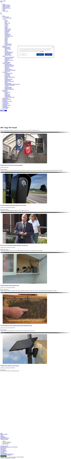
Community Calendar (8, 73)
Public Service (7, 94)
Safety (6, 41)
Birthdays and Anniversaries (10, 77)
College (6, 61)
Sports (4, 56)
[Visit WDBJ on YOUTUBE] (6, 110)
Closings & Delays (8, 55)
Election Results (5, 16)
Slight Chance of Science (9, 65)
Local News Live (6, 103)
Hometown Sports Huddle (9, 57)
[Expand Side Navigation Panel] (1, 2)
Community (5, 72)
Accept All (48, 54)
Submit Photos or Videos (4, 438)
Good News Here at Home (9, 85)
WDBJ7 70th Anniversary (9, 89)
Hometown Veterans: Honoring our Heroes (12, 84)
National (6, 40)
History (6, 38)
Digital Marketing (6, 107)
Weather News (7, 48)
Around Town (7, 75)
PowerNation (5, 106)
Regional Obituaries (8, 87)
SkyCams (6, 51)
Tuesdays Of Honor (8, 88)
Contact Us (5, 91)
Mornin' (6, 39)
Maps (6, 50)
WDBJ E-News (5, 98)
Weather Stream (7, 54)
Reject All (40, 54)
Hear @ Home (7, 71)
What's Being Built (8, 44)
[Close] (1, 14)
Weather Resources (8, 53)
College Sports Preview (9, 60)
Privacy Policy (42, 51)
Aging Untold (7, 74)
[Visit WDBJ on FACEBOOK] (1, 110)
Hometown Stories (8, 64)
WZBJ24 (6, 93)
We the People (5, 90)
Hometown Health (8, 69)
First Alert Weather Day (9, 52)
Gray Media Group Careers (9, 97)
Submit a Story (7, 95)
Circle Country (5, 102)
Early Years (7, 68)
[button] (8, 16)
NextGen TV (5, 100)
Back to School (7, 76)
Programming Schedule (7, 99)
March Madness (7, 62)
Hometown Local (3, 437)
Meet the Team (7, 92)
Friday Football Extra (8, 58)
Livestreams (5, 46)
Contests (6, 78)
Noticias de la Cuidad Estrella (10, 70)
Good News (7, 37)
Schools (6, 42)
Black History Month (8, 79)
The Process (7, 67)
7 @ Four (6, 86)
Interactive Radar (8, 49)
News (1, 433)
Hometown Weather (6, 47)
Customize (23, 54)
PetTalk (6, 82)
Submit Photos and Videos (7, 101)
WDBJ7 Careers (8, 96)
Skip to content (3, 0)
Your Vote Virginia (8, 17)
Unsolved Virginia (8, 45)
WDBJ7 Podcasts (6, 63)
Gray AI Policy (5, 108)
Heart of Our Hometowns (9, 81)
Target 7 (6, 43)
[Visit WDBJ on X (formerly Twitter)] (2, 110)
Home (4, 15)
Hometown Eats (8, 80)
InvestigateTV (5, 104)
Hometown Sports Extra (9, 66)
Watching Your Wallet (6, 105)
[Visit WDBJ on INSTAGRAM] (4, 110)
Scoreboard (7, 59)
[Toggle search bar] (0, 12)
